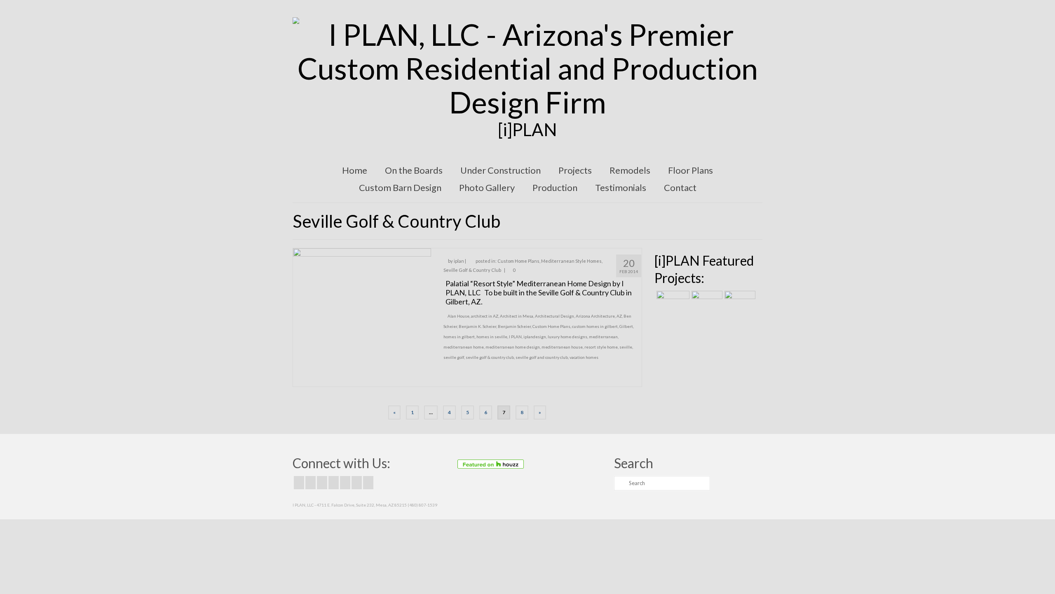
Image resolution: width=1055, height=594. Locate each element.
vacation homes (584, 357)
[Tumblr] (368, 482)
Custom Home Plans (518, 261)
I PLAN (515, 336)
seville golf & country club (490, 357)
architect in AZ (484, 316)
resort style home (601, 346)
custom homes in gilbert (595, 326)
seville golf (453, 357)
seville (625, 346)
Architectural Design (554, 316)
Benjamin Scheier (514, 326)
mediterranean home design (512, 346)
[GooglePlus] (333, 482)
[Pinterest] (345, 482)
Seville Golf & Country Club (472, 270)
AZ (619, 316)
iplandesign (534, 336)
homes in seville (491, 336)
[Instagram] (322, 482)
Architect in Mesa (516, 316)
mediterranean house (562, 346)
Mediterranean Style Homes (571, 261)
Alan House (458, 316)
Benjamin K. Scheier (477, 326)
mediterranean (603, 336)
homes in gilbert (459, 336)
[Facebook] (299, 482)
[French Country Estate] (671, 301)
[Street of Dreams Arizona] (738, 301)
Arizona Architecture (595, 316)
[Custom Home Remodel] (705, 301)
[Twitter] (310, 482)
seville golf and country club (542, 357)
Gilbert (626, 326)
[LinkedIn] (357, 482)
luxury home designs (567, 336)
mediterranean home (463, 346)
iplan (459, 261)
